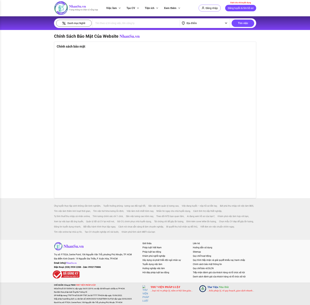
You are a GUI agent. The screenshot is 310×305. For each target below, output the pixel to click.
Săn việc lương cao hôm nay (139, 216)
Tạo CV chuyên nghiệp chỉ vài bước (102, 232)
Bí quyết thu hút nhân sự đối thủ (181, 226)
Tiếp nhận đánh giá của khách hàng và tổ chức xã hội (219, 272)
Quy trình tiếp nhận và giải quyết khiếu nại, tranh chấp (219, 260)
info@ (68, 263)
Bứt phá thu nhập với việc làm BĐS (236, 206)
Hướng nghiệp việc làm (153, 268)
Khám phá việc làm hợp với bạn (233, 216)
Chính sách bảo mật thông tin (207, 264)
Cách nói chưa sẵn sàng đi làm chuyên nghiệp (140, 226)
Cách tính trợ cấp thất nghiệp (207, 211)
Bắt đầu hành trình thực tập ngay (99, 226)
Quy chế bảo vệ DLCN (203, 268)
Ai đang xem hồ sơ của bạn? (201, 216)
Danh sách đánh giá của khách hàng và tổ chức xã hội (219, 276)
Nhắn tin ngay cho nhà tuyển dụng (173, 211)
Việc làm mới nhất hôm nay (140, 211)
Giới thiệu (147, 243)
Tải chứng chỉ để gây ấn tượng (168, 221)
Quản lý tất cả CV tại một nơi (100, 221)
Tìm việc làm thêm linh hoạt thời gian (72, 211)
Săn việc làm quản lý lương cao (163, 206)
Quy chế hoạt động (202, 256)
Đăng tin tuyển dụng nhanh (67, 226)
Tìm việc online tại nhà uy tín (68, 232)
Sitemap (197, 252)
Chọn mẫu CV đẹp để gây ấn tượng (236, 221)
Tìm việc (243, 23)
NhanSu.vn (77, 6)
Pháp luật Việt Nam (152, 247)
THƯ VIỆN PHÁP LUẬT (165, 287)
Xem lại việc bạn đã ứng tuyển (68, 221)
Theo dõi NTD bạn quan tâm (170, 216)
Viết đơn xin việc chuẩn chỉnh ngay (217, 226)
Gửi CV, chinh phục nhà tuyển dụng (134, 221)
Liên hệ (196, 243)
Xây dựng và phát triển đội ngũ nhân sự (161, 260)
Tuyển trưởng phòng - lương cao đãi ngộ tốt (124, 206)
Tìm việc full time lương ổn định (108, 211)
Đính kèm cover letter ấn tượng (201, 221)
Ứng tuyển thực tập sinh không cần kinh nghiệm (77, 206)
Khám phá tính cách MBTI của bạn (138, 232)
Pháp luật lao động (151, 252)
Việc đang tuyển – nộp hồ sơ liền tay (199, 206)
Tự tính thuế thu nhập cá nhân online (72, 216)
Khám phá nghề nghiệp (153, 256)
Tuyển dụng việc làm (152, 264)
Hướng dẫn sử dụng (202, 247)
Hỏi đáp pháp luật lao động (155, 272)
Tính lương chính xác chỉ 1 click (108, 216)
